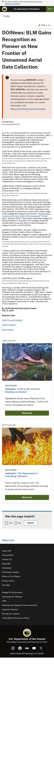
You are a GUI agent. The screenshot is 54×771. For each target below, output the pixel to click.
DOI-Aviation (8, 330)
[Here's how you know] (27, 3)
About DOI (6, 551)
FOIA (4, 601)
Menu (50, 9)
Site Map (6, 585)
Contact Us (7, 559)
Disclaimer (6, 568)
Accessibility (8, 555)
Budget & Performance (12, 592)
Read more (27, 413)
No (19, 523)
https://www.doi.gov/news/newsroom (28, 109)
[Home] (4, 9)
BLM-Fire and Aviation (12, 320)
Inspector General (10, 609)
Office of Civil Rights (11, 576)
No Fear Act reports (11, 614)
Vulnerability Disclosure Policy (15, 618)
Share (44, 25)
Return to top (8, 540)
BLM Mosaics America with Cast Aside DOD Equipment (26, 215)
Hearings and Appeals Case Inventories (19, 605)
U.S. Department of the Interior (27, 9)
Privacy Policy (8, 581)
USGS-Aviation (9, 325)
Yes (10, 523)
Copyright (6, 564)
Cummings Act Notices (12, 597)
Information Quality (10, 572)
